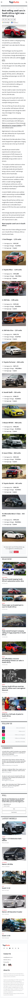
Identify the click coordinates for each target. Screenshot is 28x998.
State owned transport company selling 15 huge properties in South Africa (14, 633)
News (3, 603)
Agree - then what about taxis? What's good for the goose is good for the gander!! (14, 785)
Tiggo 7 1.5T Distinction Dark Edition (11, 839)
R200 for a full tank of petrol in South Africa (12, 715)
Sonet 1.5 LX (6, 888)
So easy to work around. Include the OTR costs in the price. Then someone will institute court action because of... (13, 777)
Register (16, 552)
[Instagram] (12, 948)
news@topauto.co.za (7, 957)
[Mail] (14, 19)
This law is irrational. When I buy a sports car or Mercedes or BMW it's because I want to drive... (14, 770)
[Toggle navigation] (1, 2)
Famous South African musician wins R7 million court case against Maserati (13, 688)
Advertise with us (7, 960)
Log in (11, 552)
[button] (26, 2)
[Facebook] (4, 948)
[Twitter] (6, 19)
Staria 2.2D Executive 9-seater (12, 912)
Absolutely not (7, 804)
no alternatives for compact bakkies (13, 124)
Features (4, 8)
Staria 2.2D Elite (7, 864)
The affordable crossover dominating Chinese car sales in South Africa (13, 660)
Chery (3, 837)
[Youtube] (9, 948)
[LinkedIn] (8, 19)
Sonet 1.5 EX (6, 935)
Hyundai (4, 862)
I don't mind (6, 806)
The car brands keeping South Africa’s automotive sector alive (13, 580)
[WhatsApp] (15, 948)
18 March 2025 (11, 8)
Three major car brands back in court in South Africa (12, 606)
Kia (3, 886)
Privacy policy (6, 962)
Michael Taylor (20, 8)
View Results (14, 812)
